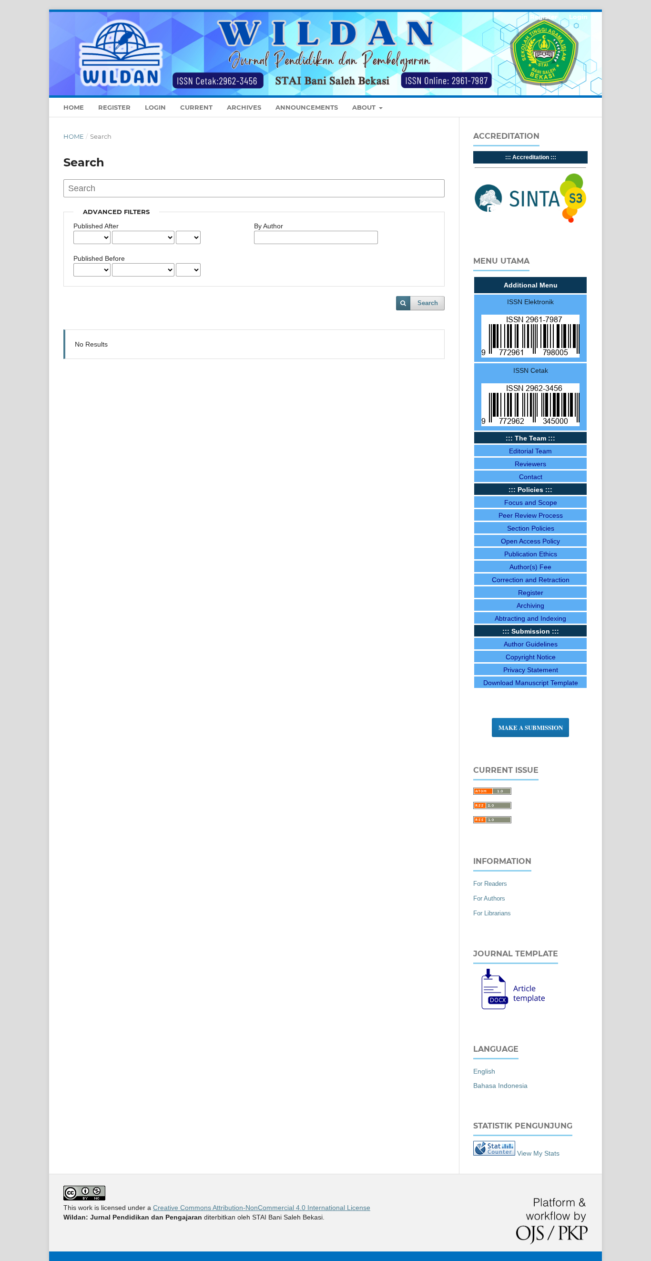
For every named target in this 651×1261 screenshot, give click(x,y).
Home (73, 107)
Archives (244, 107)
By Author (268, 226)
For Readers (490, 883)
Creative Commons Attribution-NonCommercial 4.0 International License (261, 1207)
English (484, 1071)
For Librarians (492, 913)
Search (427, 303)
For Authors (489, 898)
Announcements (306, 107)
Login (155, 107)
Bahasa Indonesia (500, 1085)
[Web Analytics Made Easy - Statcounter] (494, 1153)
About (364, 107)
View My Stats (538, 1153)
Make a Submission (530, 727)
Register (114, 107)
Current (196, 107)
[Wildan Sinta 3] (530, 221)
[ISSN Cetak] (530, 424)
